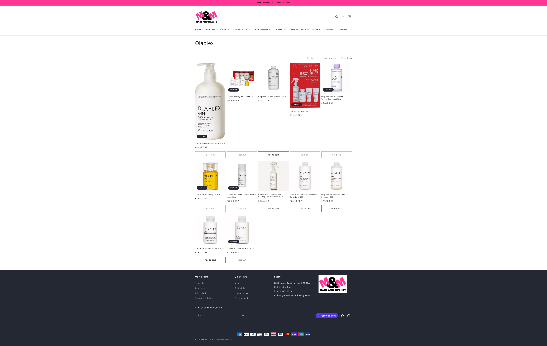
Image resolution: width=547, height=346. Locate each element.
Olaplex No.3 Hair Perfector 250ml (272, 97)
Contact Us (200, 288)
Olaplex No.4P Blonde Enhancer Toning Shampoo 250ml (334, 98)
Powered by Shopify (224, 339)
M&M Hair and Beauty (209, 339)
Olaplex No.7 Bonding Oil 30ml (208, 195)
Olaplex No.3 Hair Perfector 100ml (241, 248)
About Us (199, 283)
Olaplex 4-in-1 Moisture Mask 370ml (210, 143)
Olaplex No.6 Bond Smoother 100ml (210, 248)
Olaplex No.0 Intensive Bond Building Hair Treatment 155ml (271, 195)
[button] (212, 30)
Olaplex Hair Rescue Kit (299, 111)
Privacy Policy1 (202, 293)
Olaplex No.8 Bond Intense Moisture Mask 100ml (242, 196)
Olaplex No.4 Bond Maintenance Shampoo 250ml (334, 196)
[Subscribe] (243, 315)
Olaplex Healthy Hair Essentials (240, 97)
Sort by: (310, 58)
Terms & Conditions (204, 298)
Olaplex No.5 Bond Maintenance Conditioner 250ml (303, 196)
